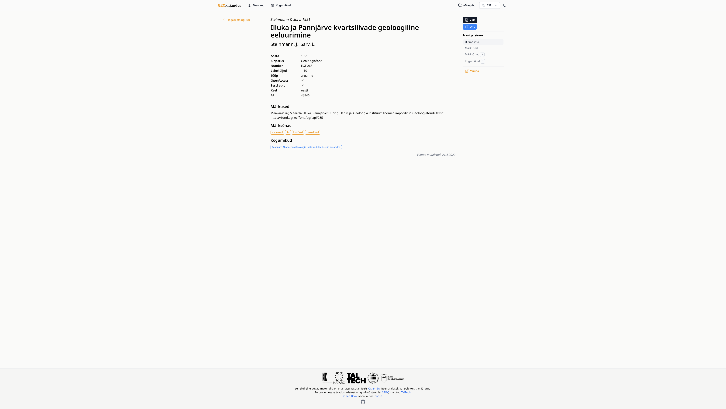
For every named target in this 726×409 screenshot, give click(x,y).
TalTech (406, 392)
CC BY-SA (374, 388)
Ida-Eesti (298, 132)
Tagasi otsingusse (239, 20)
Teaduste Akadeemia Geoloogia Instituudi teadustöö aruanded (306, 147)
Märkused (280, 106)
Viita (472, 20)
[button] (470, 20)
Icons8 (378, 396)
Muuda (474, 71)
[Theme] (504, 5)
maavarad (277, 132)
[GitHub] (363, 402)
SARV (385, 392)
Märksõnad (281, 125)
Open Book (350, 396)
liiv (288, 132)
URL (472, 26)
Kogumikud (281, 140)
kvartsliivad (312, 132)
